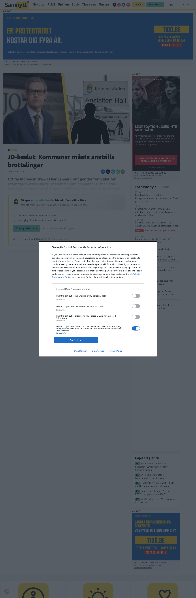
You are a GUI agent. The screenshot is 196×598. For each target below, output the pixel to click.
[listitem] (98, 289)
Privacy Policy (115, 351)
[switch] (136, 296)
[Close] (151, 247)
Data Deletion (80, 351)
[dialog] (98, 299)
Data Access (98, 351)
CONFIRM (76, 340)
